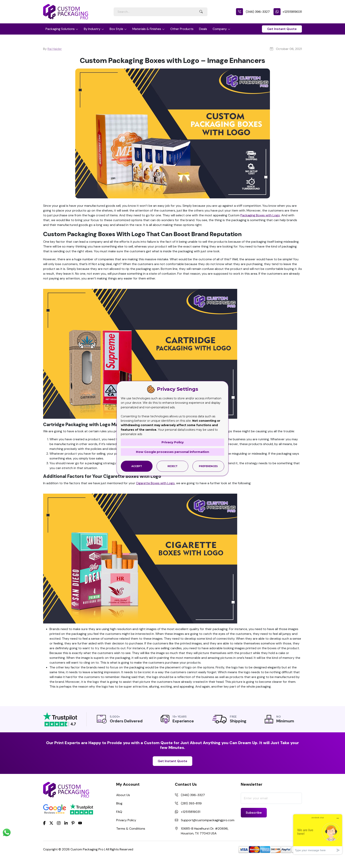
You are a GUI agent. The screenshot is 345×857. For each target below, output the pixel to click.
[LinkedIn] (66, 822)
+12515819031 (292, 12)
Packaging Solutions (60, 29)
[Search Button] (201, 11)
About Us (123, 795)
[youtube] (80, 823)
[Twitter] (51, 823)
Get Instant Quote (282, 29)
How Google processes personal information (172, 452)
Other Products (181, 29)
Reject (172, 466)
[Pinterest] (72, 822)
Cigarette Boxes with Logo (155, 483)
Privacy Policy (126, 820)
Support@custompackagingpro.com (207, 820)
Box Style (116, 29)
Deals (203, 29)
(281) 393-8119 (191, 803)
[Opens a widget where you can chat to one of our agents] (318, 834)
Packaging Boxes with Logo (260, 215)
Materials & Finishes (146, 29)
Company (220, 29)
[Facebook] (44, 822)
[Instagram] (58, 823)
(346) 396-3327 (257, 12)
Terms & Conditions (130, 828)
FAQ (119, 812)
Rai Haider (55, 49)
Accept (136, 466)
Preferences (208, 466)
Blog (119, 803)
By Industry (92, 29)
